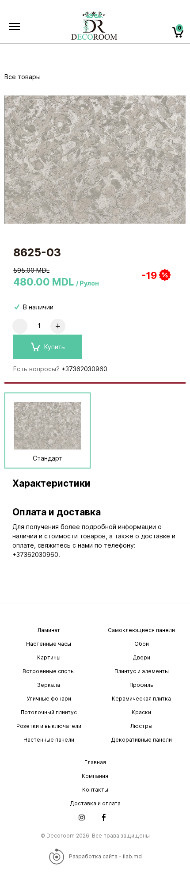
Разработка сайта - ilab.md (105, 856)
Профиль (141, 685)
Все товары (22, 76)
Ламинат (49, 630)
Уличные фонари (49, 698)
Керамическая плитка (141, 698)
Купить (54, 346)
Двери (141, 657)
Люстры (141, 726)
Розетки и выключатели (48, 726)
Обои (141, 643)
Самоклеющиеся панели (141, 630)
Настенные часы (48, 643)
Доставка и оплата (95, 803)
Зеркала (48, 685)
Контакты (95, 789)
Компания (95, 776)
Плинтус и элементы (141, 671)
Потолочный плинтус (49, 712)
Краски (141, 712)
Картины (49, 657)
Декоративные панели (141, 739)
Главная (95, 762)
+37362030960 (84, 369)
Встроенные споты (49, 671)
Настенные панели (48, 739)
